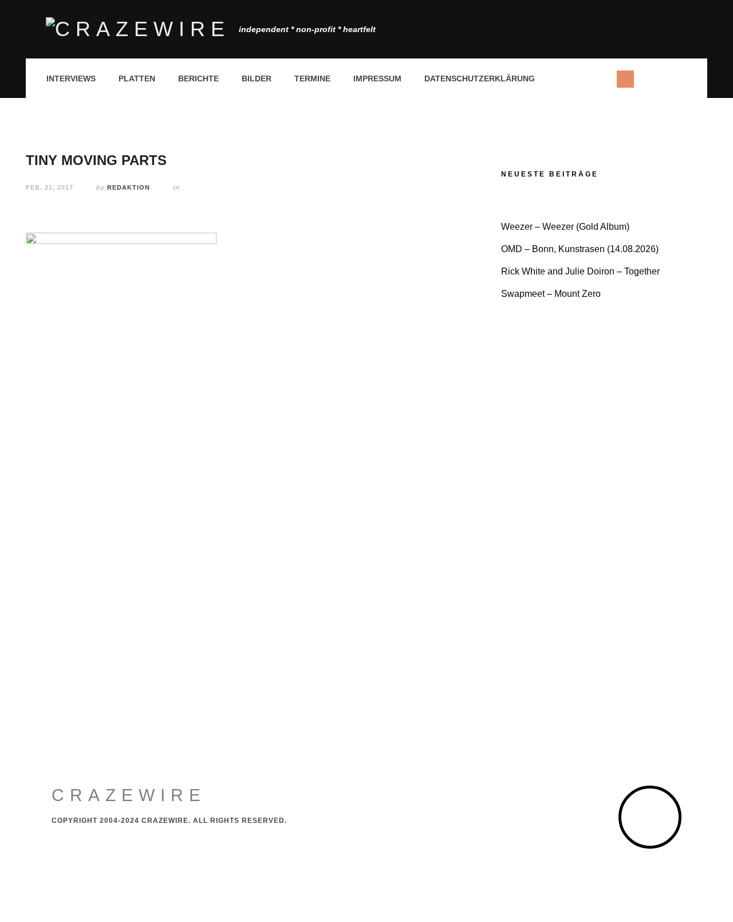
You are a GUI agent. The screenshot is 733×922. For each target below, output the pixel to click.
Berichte (198, 78)
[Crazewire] (138, 29)
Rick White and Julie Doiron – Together (580, 271)
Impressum (377, 78)
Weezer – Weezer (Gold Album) (565, 227)
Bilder (256, 78)
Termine (312, 78)
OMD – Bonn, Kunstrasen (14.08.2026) (580, 249)
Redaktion (128, 187)
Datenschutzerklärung (479, 78)
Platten (137, 78)
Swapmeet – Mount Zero (551, 294)
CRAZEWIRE (129, 795)
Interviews (71, 78)
